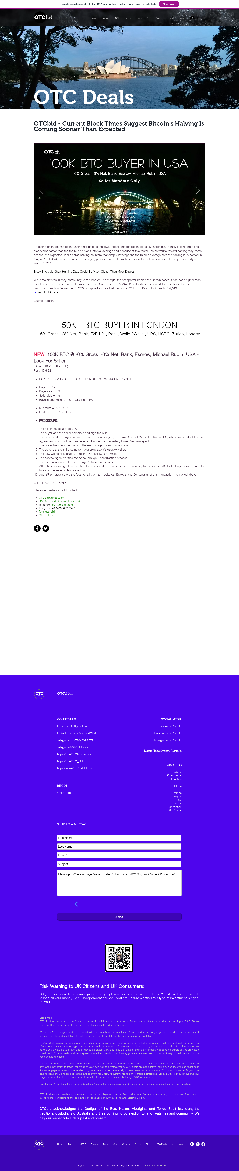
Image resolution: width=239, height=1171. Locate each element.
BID (67, 693)
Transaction (174, 807)
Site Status (175, 810)
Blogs (178, 786)
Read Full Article (47, 292)
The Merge (108, 280)
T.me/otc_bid (47, 511)
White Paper (64, 792)
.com (71, 694)
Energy (177, 803)
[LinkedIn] (192, 1144)
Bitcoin (49, 300)
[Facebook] (37, 528)
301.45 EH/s (137, 288)
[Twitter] (45, 528)
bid (49, 17)
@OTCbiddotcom (62, 504)
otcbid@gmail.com (77, 726)
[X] (198, 1144)
